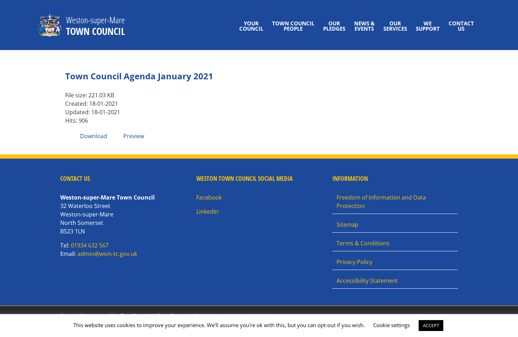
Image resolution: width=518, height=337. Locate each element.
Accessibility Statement (367, 280)
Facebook (209, 197)
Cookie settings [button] (391, 325)
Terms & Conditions (363, 243)
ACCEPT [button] (431, 325)
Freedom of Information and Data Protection (381, 202)
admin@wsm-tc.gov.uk (107, 254)
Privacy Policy (354, 262)
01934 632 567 (90, 245)
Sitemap (347, 224)
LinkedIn (207, 211)
